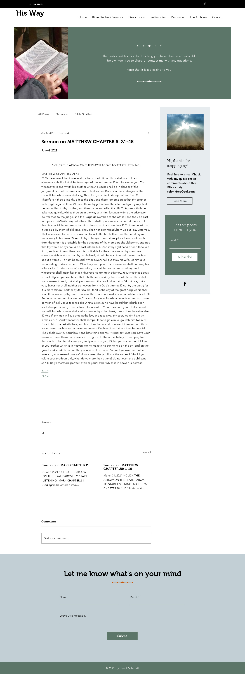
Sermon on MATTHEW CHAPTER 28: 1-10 (120, 467)
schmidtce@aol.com (181, 191)
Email (172, 240)
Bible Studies (83, 114)
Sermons (62, 114)
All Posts (43, 114)
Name (63, 597)
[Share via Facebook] (43, 433)
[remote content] (96, 160)
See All (147, 452)
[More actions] (149, 133)
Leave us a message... (73, 615)
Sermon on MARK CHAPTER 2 (65, 465)
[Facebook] (205, 4)
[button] (198, 17)
